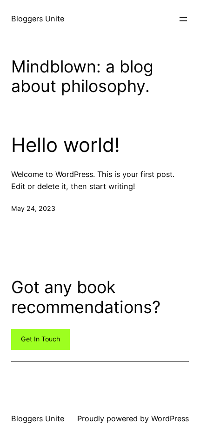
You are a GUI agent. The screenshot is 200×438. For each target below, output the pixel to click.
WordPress (170, 418)
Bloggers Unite (37, 18)
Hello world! (65, 145)
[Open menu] (183, 19)
